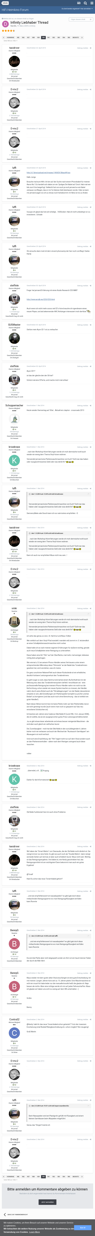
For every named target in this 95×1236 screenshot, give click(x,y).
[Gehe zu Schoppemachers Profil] (14, 419)
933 (59, 37)
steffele (14, 285)
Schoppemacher (14, 405)
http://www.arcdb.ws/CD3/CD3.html (41, 299)
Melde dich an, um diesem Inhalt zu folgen (19, 19)
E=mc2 (14, 89)
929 (38, 37)
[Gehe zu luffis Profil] (14, 181)
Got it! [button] (82, 1228)
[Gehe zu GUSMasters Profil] (14, 338)
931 (48, 37)
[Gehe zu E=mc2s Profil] (14, 102)
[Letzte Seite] (82, 37)
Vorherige (10, 37)
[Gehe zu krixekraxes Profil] (14, 460)
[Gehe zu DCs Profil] (5, 24)
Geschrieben (36, 48)
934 (64, 37)
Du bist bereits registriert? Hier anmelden (77, 9)
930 (43, 37)
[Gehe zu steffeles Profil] (14, 299)
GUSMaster (14, 324)
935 (69, 37)
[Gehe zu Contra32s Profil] (14, 1033)
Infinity (32, 26)
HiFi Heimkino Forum (15, 10)
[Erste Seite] (3, 37)
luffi (14, 167)
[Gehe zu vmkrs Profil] (14, 621)
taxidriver (14, 47)
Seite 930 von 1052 (10, 41)
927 (28, 37)
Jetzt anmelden (47, 1202)
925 (18, 37)
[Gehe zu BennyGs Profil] (14, 943)
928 (33, 37)
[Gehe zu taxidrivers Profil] (14, 61)
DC (15, 26)
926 (23, 37)
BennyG (14, 930)
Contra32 (14, 1019)
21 (90, 19)
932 (53, 37)
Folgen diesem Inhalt (78, 19)
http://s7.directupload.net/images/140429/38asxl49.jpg (48, 173)
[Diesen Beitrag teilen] (90, 48)
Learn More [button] (34, 1232)
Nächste (76, 37)
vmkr (14, 608)
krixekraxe (14, 446)
